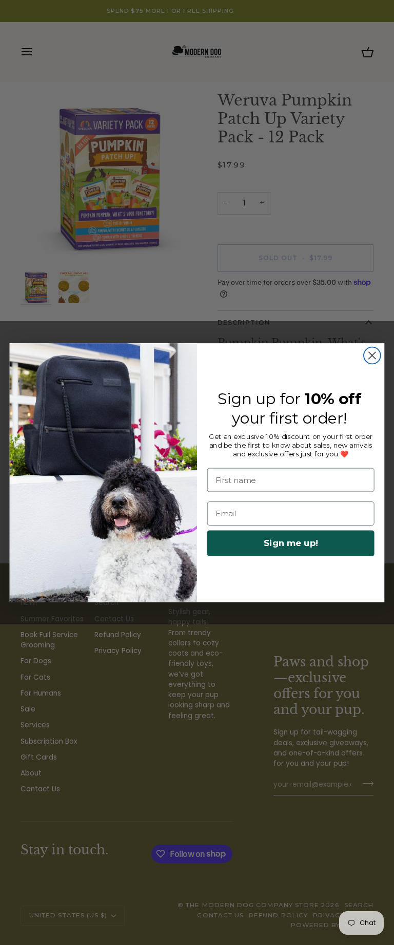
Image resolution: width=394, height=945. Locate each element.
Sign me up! (291, 543)
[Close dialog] (372, 355)
